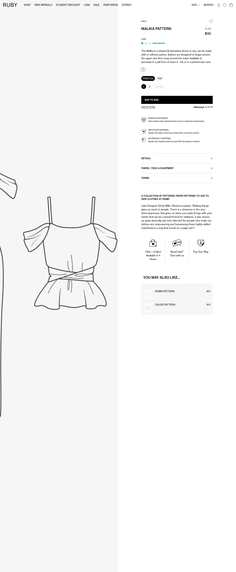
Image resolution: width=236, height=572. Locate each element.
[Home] (10, 4)
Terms (145, 178)
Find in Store (148, 107)
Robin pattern (165, 291)
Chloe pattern (165, 304)
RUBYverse (110, 4)
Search (208, 4)
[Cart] (231, 5)
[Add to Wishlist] (211, 21)
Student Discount (68, 4)
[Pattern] (143, 69)
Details (146, 158)
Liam (87, 4)
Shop (27, 4)
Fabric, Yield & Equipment (157, 168)
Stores (126, 4)
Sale (96, 4)
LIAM (143, 39)
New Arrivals (43, 4)
